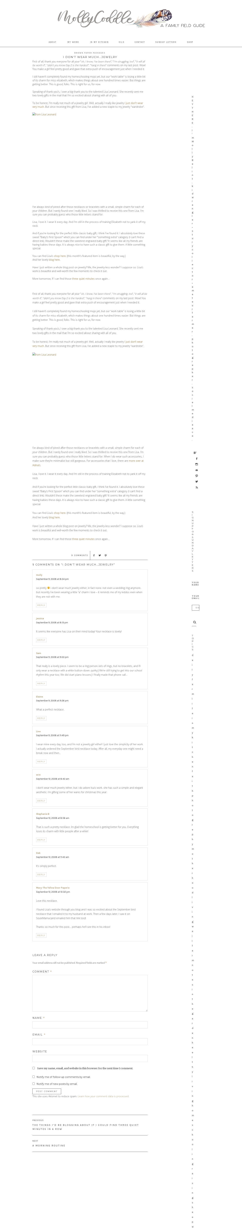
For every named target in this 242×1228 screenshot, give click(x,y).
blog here (54, 259)
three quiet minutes (83, 278)
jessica (40, 618)
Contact (140, 42)
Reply (41, 605)
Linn (38, 731)
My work (73, 42)
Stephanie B (42, 814)
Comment (42, 971)
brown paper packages (90, 53)
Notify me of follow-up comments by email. (63, 1077)
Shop (190, 42)
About (53, 42)
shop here (60, 256)
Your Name (195, 583)
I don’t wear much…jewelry (90, 57)
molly (39, 575)
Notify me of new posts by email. (56, 1084)
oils (121, 42)
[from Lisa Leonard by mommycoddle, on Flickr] (90, 156)
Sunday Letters (166, 42)
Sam (38, 653)
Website (39, 1051)
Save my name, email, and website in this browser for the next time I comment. (85, 1068)
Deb (38, 853)
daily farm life (193, 684)
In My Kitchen (99, 42)
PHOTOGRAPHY (192, 819)
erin (38, 774)
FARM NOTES (193, 965)
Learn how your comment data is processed (103, 1096)
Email (39, 1034)
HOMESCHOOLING (193, 1134)
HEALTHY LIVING (192, 1071)
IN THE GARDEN (192, 1013)
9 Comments (79, 555)
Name (38, 1018)
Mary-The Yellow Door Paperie (52, 887)
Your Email (195, 597)
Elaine (39, 696)
